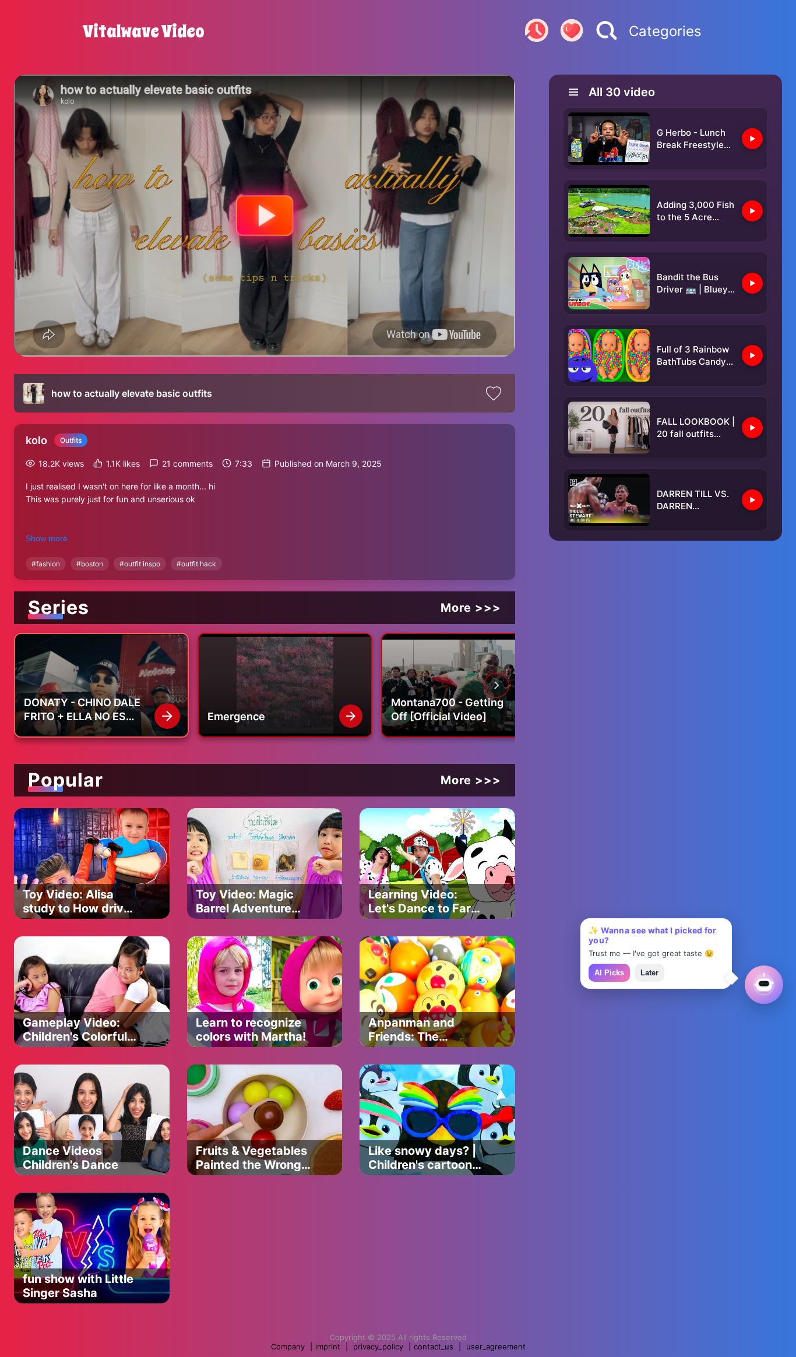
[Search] (606, 31)
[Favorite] (571, 31)
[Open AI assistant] (764, 984)
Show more (47, 538)
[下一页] (496, 685)
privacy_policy (378, 1346)
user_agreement (496, 1346)
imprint (327, 1346)
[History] (536, 31)
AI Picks (609, 972)
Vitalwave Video (144, 31)
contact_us (433, 1346)
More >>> (471, 608)
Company (288, 1346)
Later (649, 972)
